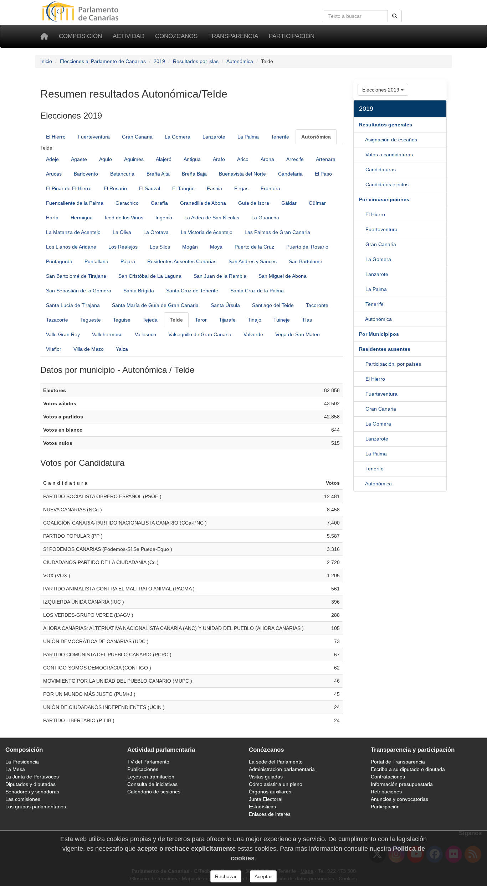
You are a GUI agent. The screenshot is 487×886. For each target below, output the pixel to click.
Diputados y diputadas (30, 784)
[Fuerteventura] (362, 244)
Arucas (54, 174)
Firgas (241, 188)
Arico (242, 159)
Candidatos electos (387, 184)
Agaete (79, 159)
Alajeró (163, 159)
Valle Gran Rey (63, 334)
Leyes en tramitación (150, 777)
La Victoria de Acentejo (206, 232)
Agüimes (134, 159)
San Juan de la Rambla (220, 276)
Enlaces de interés (270, 814)
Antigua (192, 159)
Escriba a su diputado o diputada (408, 769)
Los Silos (160, 247)
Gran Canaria (137, 137)
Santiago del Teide (273, 305)
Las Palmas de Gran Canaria (277, 232)
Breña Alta (158, 174)
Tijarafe (227, 320)
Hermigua (82, 217)
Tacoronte (317, 305)
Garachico (127, 203)
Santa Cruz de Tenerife (192, 290)
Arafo (219, 159)
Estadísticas (262, 806)
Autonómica (239, 61)
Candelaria (290, 174)
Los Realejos (123, 247)
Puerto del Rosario (307, 247)
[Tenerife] (362, 319)
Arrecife (295, 159)
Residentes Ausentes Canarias (181, 261)
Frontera (270, 188)
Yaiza (122, 349)
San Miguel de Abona (282, 276)
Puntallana (96, 261)
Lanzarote (214, 137)
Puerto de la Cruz (254, 247)
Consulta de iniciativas (152, 784)
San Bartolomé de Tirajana (76, 276)
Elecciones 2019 (381, 90)
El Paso (323, 174)
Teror (201, 320)
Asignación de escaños (391, 139)
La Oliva (122, 232)
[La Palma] (362, 304)
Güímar (317, 203)
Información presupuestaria (402, 784)
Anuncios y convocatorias (399, 799)
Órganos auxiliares (270, 791)
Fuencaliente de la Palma (74, 203)
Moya (216, 247)
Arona (267, 159)
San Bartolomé (305, 261)
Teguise (121, 320)
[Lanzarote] (362, 289)
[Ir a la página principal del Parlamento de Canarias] (81, 11)
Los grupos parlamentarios (35, 806)
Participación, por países (393, 364)
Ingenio (163, 217)
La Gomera (177, 137)
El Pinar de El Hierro (69, 188)
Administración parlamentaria (282, 769)
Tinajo (254, 320)
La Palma (248, 137)
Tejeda (150, 320)
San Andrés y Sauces (253, 261)
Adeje (52, 159)
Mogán (190, 247)
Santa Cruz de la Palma (257, 290)
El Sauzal (149, 188)
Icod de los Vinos (124, 217)
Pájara (128, 261)
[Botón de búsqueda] (395, 16)
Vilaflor (53, 349)
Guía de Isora (253, 203)
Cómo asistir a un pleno (275, 784)
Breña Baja (194, 174)
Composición (80, 36)
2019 (159, 61)
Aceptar (263, 876)
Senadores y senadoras (32, 791)
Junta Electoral (265, 799)
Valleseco (145, 334)
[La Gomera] (362, 274)
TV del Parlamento (148, 762)
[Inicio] (44, 36)
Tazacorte (57, 320)
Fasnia (214, 188)
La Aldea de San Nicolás (211, 217)
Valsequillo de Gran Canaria (199, 334)
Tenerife (280, 137)
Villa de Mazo (88, 349)
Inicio (46, 61)
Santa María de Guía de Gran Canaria (155, 305)
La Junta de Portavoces (32, 777)
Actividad (128, 36)
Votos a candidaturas (389, 154)
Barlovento (86, 174)
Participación (291, 36)
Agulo (105, 159)
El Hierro (56, 137)
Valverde (253, 334)
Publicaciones (142, 769)
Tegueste (90, 320)
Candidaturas (380, 169)
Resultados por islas (196, 61)
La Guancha (265, 217)
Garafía (159, 203)
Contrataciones (388, 777)
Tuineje (281, 320)
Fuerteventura (94, 137)
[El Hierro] (362, 229)
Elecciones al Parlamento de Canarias (103, 61)
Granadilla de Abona (203, 203)
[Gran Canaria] (362, 259)
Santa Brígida (138, 290)
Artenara (325, 159)
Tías (307, 320)
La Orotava (156, 232)
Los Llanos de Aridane (71, 247)
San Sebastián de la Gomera (78, 290)
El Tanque (183, 188)
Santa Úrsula (225, 305)
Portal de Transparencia (398, 762)
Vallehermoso (107, 334)
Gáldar (289, 203)
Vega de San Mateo (297, 334)
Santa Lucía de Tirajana (73, 305)
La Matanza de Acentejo (73, 232)
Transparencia (233, 36)
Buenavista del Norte (242, 174)
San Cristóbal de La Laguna (149, 276)
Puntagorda (59, 261)
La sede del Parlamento (276, 762)
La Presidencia (22, 762)
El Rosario (115, 188)
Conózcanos (176, 36)
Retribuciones (386, 791)
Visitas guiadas (266, 777)
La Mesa (15, 769)
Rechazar (226, 876)
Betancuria (122, 174)
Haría (52, 217)
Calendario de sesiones (153, 791)
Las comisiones (22, 799)
